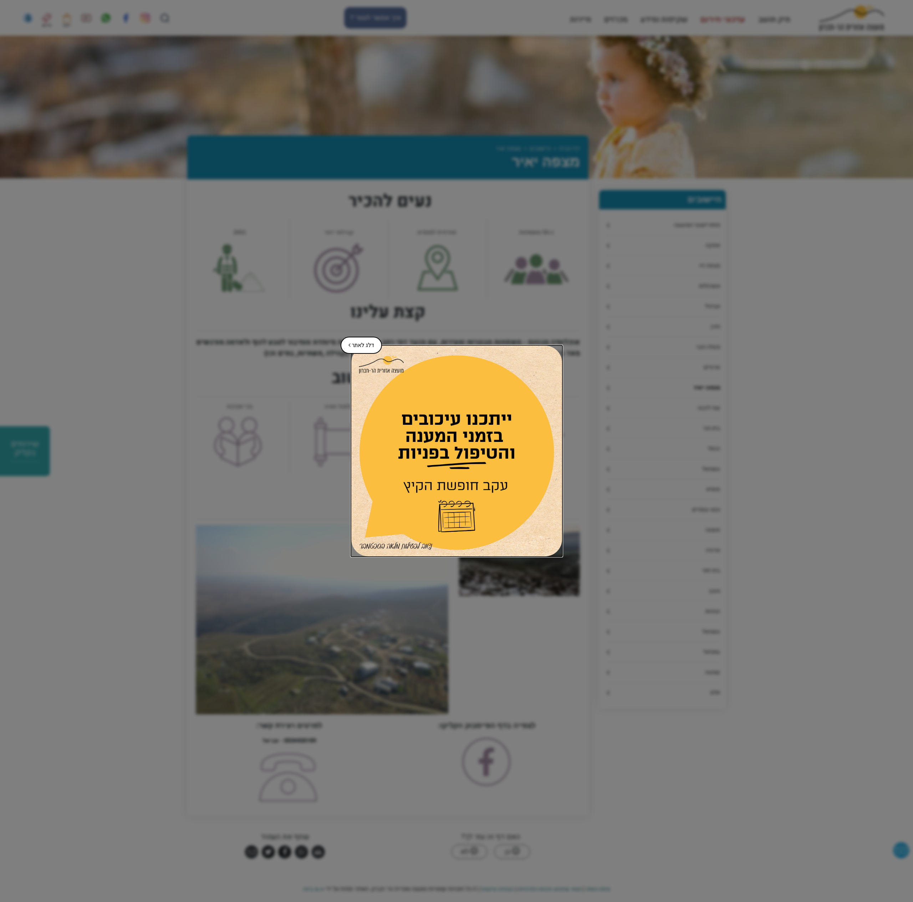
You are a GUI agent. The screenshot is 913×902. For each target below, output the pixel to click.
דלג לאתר (357, 343)
